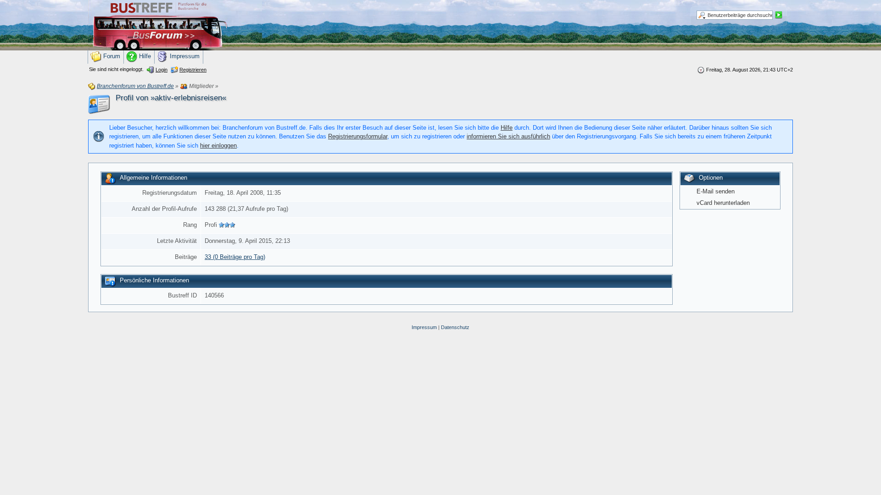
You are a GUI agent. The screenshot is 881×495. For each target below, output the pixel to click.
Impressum (424, 327)
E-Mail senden (716, 191)
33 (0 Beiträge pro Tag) (235, 256)
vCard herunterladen (723, 202)
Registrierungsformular (357, 136)
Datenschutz (455, 327)
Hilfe (507, 127)
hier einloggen (218, 145)
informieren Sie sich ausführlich (508, 136)
